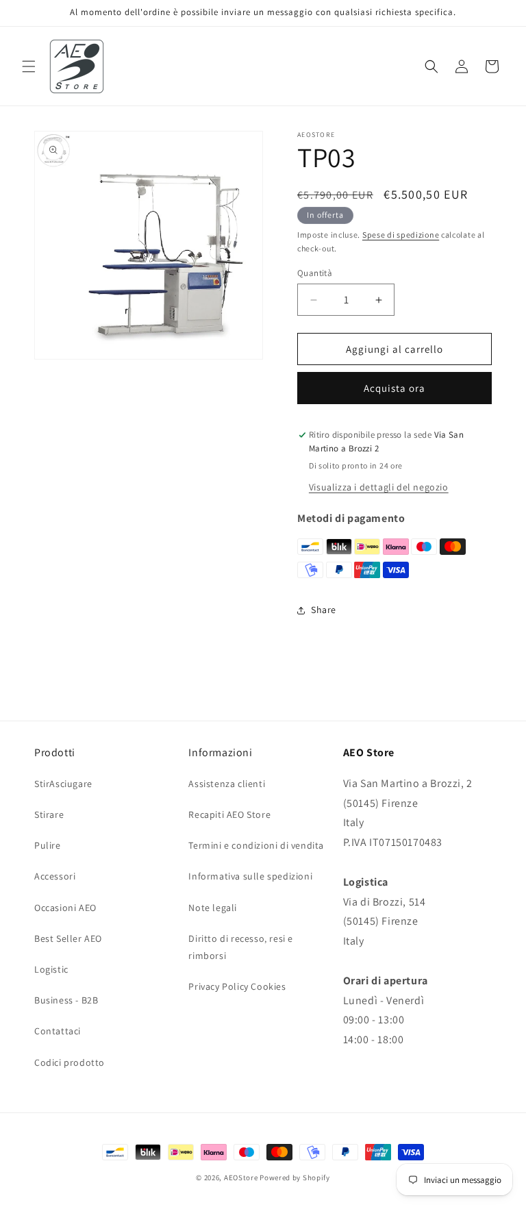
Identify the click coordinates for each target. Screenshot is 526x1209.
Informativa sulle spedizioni (250, 876)
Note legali (212, 907)
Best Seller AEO (68, 938)
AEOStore (241, 1177)
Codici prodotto (69, 1062)
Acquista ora (394, 388)
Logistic (51, 969)
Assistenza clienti (226, 783)
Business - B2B (66, 1000)
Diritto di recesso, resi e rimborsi (240, 947)
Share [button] (323, 609)
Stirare (49, 814)
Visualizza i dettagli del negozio (379, 487)
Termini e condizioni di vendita (256, 845)
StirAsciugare (63, 783)
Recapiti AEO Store (229, 814)
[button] (29, 66)
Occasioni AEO (65, 907)
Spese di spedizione (400, 234)
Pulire (47, 845)
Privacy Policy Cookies (237, 986)
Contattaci (57, 1031)
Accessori (54, 876)
